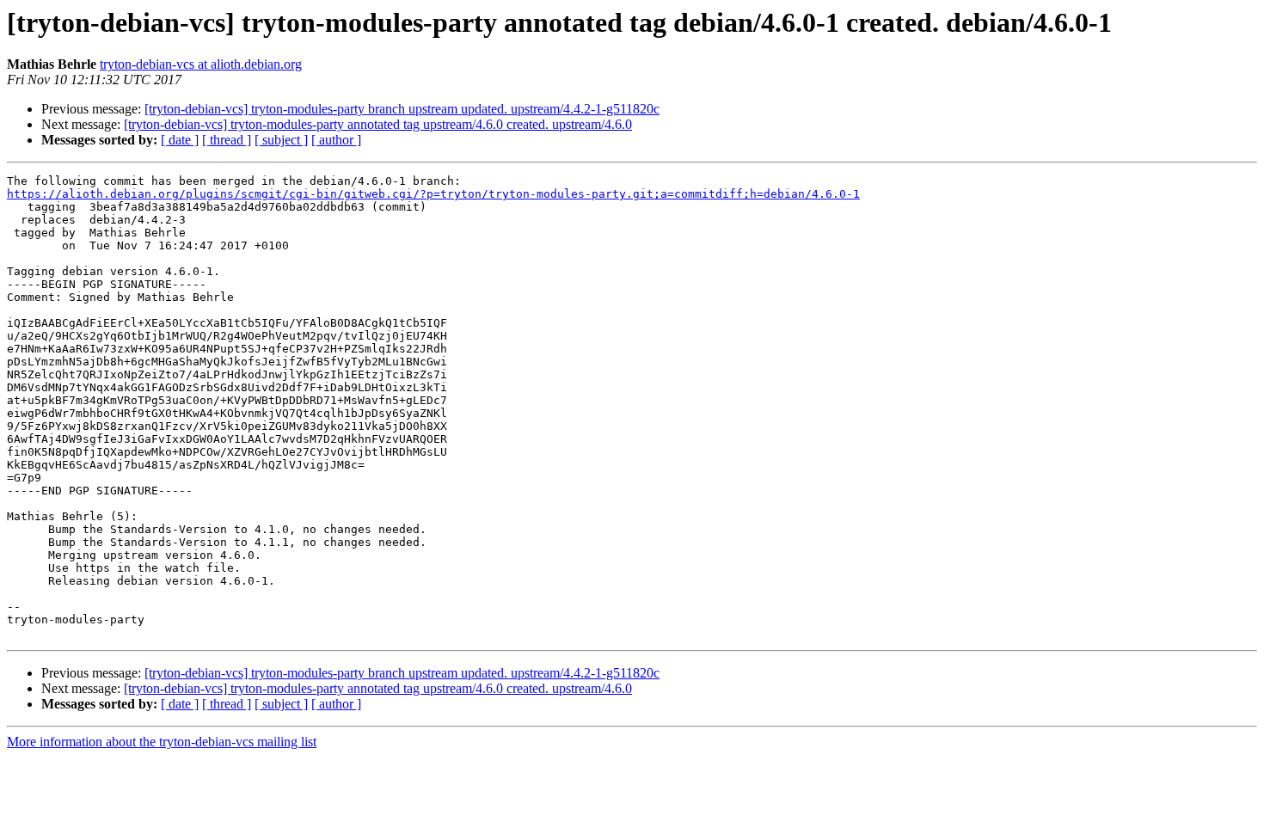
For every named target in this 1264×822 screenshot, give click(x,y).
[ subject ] (281, 139)
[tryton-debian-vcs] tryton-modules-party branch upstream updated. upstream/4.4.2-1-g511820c (402, 108)
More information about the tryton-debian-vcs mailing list (161, 741)
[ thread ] (226, 139)
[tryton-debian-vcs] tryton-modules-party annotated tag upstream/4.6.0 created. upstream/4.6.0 (378, 124)
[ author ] (336, 139)
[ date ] (180, 139)
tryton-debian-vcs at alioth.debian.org (201, 64)
